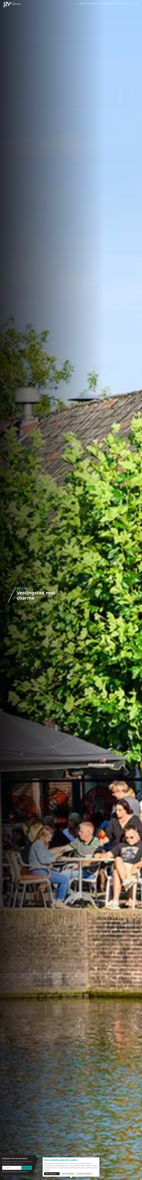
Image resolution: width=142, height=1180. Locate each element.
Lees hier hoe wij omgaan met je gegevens (15, 1171)
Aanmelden (26, 1168)
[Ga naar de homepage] (12, 4)
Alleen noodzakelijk (68, 1173)
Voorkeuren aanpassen (84, 1173)
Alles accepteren (50, 1174)
